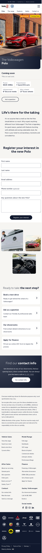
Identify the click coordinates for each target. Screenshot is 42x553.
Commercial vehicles (28, 453)
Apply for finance (27, 481)
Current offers (6, 450)
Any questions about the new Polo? (15, 198)
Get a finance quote (27, 478)
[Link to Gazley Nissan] (38, 524)
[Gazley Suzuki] (31, 524)
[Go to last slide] (1, 38)
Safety (27, 11)
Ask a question (6, 474)
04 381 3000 (11, 1)
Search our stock (6, 444)
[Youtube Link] (29, 507)
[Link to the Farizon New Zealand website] (31, 531)
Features (20, 11)
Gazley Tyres (5, 484)
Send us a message (7, 499)
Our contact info (6, 492)
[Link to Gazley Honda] (4, 531)
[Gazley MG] (17, 524)
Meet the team (6, 495)
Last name (5, 170)
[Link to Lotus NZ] (11, 531)
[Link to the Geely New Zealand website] (17, 531)
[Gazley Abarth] (11, 524)
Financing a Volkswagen (29, 468)
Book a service (30, 1)
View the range (6, 441)
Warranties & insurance (29, 471)
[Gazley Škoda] (10, 517)
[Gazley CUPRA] (24, 524)
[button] (10, 99)
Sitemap (26, 546)
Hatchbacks (25, 444)
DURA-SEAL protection (28, 474)
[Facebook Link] (23, 507)
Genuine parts (6, 471)
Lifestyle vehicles (27, 457)
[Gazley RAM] (31, 518)
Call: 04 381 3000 (27, 495)
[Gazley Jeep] (24, 518)
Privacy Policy (6, 546)
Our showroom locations (29, 492)
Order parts (5, 478)
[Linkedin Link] (33, 507)
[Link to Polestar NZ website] (38, 531)
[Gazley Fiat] (38, 518)
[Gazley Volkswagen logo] (8, 6)
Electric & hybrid (26, 450)
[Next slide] (41, 38)
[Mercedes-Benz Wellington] (4, 538)
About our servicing (7, 468)
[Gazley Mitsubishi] (17, 518)
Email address (7, 179)
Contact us (20, 1)
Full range (25, 441)
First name (5, 161)
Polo (3, 11)
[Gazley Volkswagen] (4, 518)
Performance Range (28, 460)
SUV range (25, 447)
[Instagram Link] (26, 507)
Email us (24, 499)
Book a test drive (7, 447)
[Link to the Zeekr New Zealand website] (24, 531)
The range (11, 11)
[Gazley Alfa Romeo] (4, 524)
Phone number (10, 188)
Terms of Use (17, 546)
